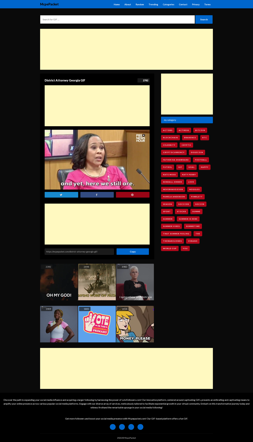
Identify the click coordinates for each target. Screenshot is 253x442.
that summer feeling (176, 234)
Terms (207, 4)
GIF (180, 167)
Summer (168, 219)
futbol (167, 167)
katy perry (189, 174)
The (198, 234)
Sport (167, 211)
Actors (167, 130)
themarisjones (172, 241)
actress (184, 130)
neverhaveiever (173, 189)
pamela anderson (174, 197)
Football (201, 160)
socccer (183, 204)
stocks (181, 211)
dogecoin (197, 152)
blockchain (170, 137)
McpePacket (49, 4)
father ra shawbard (176, 160)
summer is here (188, 219)
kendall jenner (172, 182)
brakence (190, 137)
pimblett (197, 197)
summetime (193, 226)
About (127, 4)
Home (117, 4)
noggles (194, 189)
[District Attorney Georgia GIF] (97, 160)
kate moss (169, 174)
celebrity (169, 145)
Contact (183, 4)
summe (196, 211)
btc (204, 137)
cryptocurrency (174, 152)
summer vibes (171, 226)
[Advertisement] (126, 49)
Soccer (199, 204)
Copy (132, 250)
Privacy (196, 4)
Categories (168, 4)
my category (170, 120)
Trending (153, 4)
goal (191, 167)
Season (167, 204)
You (185, 248)
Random (140, 4)
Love (191, 182)
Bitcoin (200, 130)
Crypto (186, 145)
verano (193, 241)
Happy (204, 167)
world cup (170, 248)
